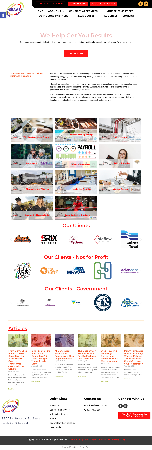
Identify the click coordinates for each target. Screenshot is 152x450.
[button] (11, 239)
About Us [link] (54, 11)
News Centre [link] (85, 16)
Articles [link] (17, 328)
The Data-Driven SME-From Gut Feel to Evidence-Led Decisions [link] (87, 355)
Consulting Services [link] (83, 11)
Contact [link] (128, 16)
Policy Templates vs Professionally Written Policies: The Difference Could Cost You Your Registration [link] (133, 357)
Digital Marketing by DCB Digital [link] (82, 439)
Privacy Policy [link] (118, 439)
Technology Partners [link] (52, 16)
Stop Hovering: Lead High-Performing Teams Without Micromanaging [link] (109, 356)
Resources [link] (110, 16)
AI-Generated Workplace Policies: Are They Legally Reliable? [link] (64, 355)
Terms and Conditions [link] (70, 447)
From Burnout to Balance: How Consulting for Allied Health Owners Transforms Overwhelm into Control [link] (17, 360)
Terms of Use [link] (103, 439)
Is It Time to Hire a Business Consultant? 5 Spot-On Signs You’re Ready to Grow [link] (40, 357)
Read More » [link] (12, 389)
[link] (3, 15)
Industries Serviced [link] (120, 11)
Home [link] (39, 11)
